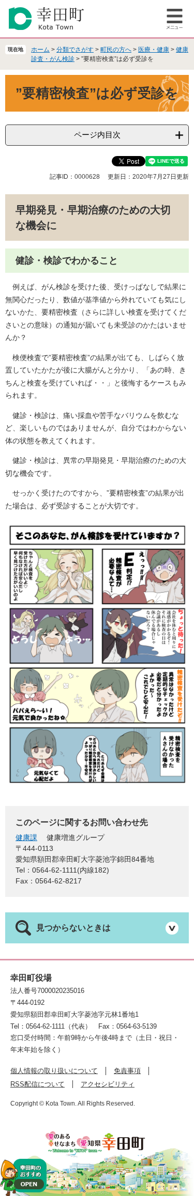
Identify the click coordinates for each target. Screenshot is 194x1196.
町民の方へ (115, 49)
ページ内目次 (97, 134)
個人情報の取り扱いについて (54, 1071)
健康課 (26, 837)
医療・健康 (153, 49)
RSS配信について (37, 1084)
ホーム (40, 49)
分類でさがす (75, 49)
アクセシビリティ (108, 1084)
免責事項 (127, 1071)
